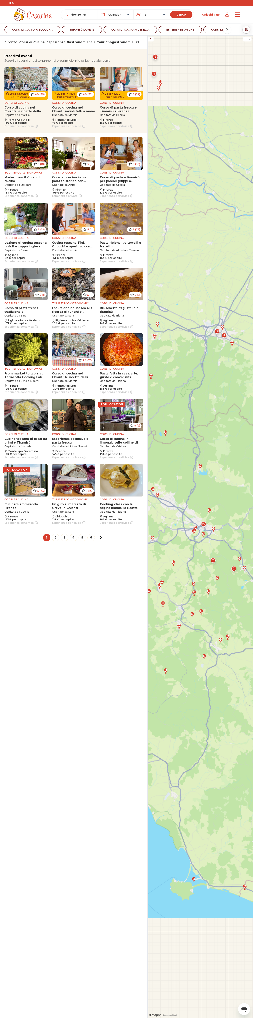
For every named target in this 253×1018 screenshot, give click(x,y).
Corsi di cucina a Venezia (130, 29)
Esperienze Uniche (180, 29)
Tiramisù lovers (81, 29)
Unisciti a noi (211, 14)
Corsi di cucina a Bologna (32, 29)
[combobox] (82, 14)
